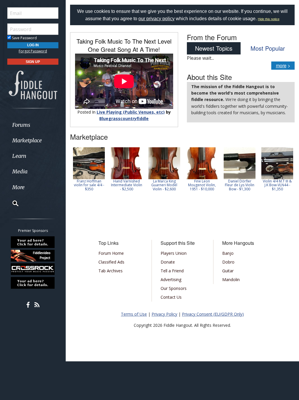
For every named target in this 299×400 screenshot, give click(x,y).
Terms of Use (134, 314)
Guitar (228, 270)
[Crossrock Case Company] (33, 269)
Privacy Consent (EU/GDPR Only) (213, 314)
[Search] (11, 203)
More (18, 187)
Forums (21, 125)
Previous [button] (73, 173)
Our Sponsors (174, 288)
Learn (19, 156)
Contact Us (171, 297)
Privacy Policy (164, 314)
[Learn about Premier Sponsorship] (33, 242)
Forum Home (111, 253)
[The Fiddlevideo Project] (33, 255)
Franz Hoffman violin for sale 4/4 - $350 (89, 185)
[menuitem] (33, 125)
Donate (168, 262)
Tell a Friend (172, 270)
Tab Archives (110, 270)
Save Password (24, 37)
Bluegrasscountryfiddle (124, 118)
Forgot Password (33, 51)
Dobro (228, 262)
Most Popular (268, 48)
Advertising (171, 279)
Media (19, 171)
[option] (89, 169)
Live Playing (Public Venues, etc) (131, 112)
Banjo (228, 253)
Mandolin (231, 279)
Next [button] (286, 173)
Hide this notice (268, 19)
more (281, 65)
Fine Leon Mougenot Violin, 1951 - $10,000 (202, 185)
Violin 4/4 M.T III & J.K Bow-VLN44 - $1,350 (277, 185)
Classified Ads (111, 262)
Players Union (174, 253)
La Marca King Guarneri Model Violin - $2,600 (164, 185)
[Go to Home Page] (33, 84)
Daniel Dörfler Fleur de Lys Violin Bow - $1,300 (239, 185)
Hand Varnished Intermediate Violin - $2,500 (126, 185)
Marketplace (27, 140)
